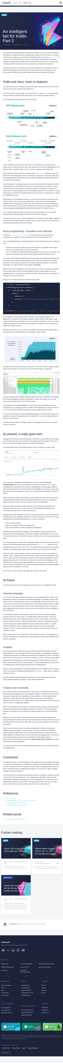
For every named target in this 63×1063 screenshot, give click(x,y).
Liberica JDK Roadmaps (27, 1010)
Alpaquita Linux (5, 963)
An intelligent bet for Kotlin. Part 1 (16, 819)
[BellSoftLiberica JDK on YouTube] (23, 950)
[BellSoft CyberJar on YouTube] (3, 950)
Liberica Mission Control (27, 992)
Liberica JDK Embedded (26, 963)
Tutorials (3, 987)
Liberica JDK (54, 737)
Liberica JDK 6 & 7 (24, 967)
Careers (43, 992)
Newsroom (44, 990)
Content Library (5, 995)
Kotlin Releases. (11, 798)
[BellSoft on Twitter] (8, 950)
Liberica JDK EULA (5, 1007)
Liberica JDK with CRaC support (46, 963)
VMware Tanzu (42, 544)
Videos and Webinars (6, 985)
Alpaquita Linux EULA (6, 1012)
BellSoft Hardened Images (7, 967)
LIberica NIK (45, 1010)
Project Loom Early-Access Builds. (16, 802)
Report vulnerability (26, 990)
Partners (44, 987)
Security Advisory (25, 987)
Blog (2, 990)
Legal (23, 1048)
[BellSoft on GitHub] (18, 950)
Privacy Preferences (33, 1048)
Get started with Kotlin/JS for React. (17, 805)
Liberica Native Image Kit (45, 967)
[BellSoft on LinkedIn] (13, 950)
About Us (44, 985)
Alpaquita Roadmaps (26, 1015)
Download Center (25, 985)
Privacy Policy (16, 1048)
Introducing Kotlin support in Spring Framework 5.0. (21, 800)
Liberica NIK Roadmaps (27, 1012)
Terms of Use (6, 1048)
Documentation (5, 992)
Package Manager (25, 995)
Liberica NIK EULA (5, 1010)
